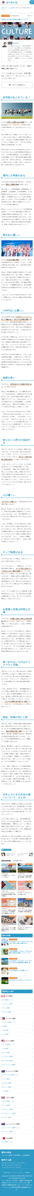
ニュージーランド (8, 1167)
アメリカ (21, 1163)
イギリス (17, 1165)
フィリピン (12, 1163)
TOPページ (4, 7)
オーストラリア (7, 1165)
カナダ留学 (11, 7)
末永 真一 (16, 43)
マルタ (18, 1167)
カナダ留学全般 (5, 15)
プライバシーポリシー (18, 1172)
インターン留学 (7, 1155)
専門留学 (17, 1155)
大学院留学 (26, 1155)
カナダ (4, 1163)
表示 (24, 85)
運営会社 (28, 1172)
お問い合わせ (7, 1172)
